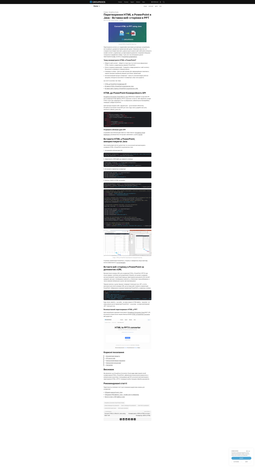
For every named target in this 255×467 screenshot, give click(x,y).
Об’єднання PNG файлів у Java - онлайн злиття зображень (122, 394)
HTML (113, 56)
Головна (106, 12)
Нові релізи (109, 365)
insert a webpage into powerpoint (128, 405)
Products (120, 2)
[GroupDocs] (98, 2)
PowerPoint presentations (129, 56)
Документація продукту (113, 356)
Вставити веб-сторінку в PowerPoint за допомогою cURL (121, 88)
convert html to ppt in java (110, 408)
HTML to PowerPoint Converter (141, 314)
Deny (246, 461)
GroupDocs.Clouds (113, 12)
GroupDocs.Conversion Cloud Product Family (114, 402)
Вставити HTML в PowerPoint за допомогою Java (119, 86)
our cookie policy (244, 455)
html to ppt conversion (123, 408)
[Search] (163, 2)
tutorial (140, 134)
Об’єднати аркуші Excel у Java (113, 392)
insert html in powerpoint (143, 405)
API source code (110, 358)
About (143, 2)
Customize (236, 461)
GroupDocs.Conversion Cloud (136, 312)
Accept (241, 458)
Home (96, 6)
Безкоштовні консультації (113, 363)
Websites (138, 2)
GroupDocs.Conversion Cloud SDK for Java (116, 96)
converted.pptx (121, 262)
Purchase (126, 2)
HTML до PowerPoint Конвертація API (116, 84)
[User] (160, 2)
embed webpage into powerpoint (112, 405)
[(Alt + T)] (99, 6)
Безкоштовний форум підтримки (115, 360)
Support (132, 2)
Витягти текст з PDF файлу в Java (115, 397)
